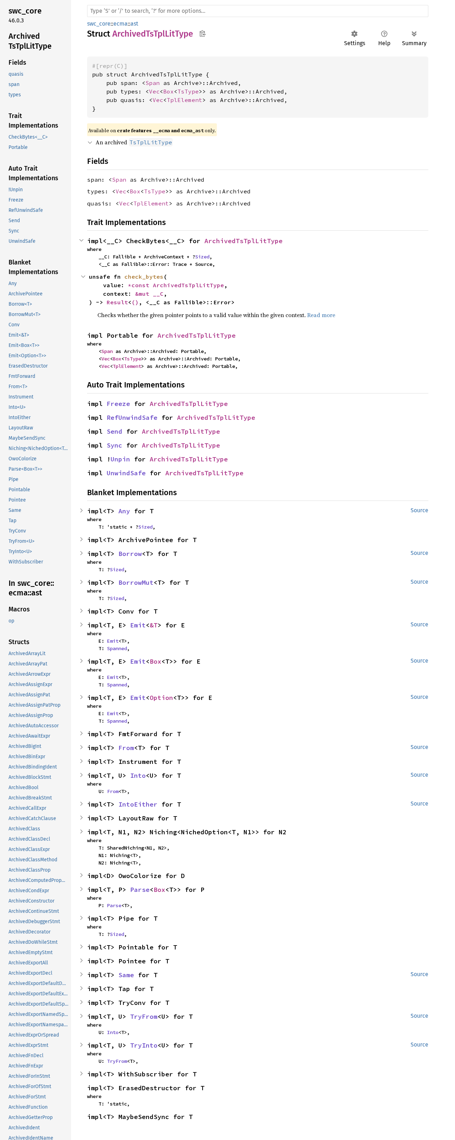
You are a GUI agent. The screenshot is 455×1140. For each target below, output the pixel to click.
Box (168, 91)
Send (114, 431)
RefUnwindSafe (132, 417)
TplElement (184, 99)
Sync (114, 445)
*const (140, 285)
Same (126, 975)
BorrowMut (136, 582)
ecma (120, 23)
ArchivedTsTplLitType (243, 241)
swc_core (99, 23)
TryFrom (143, 1016)
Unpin (120, 459)
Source (419, 510)
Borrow (130, 554)
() (135, 302)
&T (153, 625)
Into (138, 775)
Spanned (117, 648)
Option (161, 698)
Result (117, 302)
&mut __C (149, 293)
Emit (138, 625)
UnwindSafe (126, 473)
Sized (202, 256)
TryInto (143, 1045)
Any (124, 511)
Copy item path (202, 33)
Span (152, 82)
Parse (140, 889)
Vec (154, 91)
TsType (188, 91)
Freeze (118, 404)
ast (134, 23)
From (126, 748)
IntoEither (137, 804)
